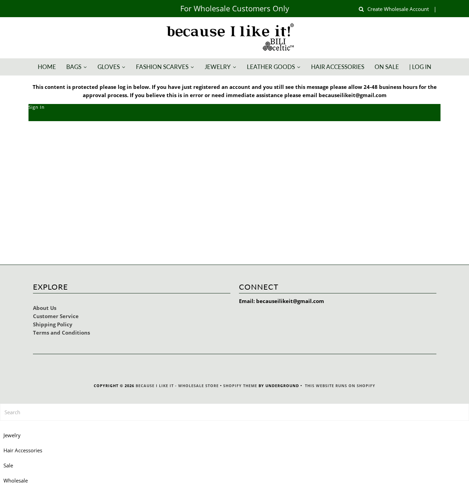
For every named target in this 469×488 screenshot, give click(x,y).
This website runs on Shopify (340, 385)
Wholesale (15, 480)
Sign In (36, 107)
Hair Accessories (22, 450)
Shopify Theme (240, 385)
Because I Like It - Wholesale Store (177, 385)
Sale (8, 465)
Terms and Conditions (61, 332)
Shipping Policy (52, 324)
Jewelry (12, 435)
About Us (44, 307)
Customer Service (56, 316)
